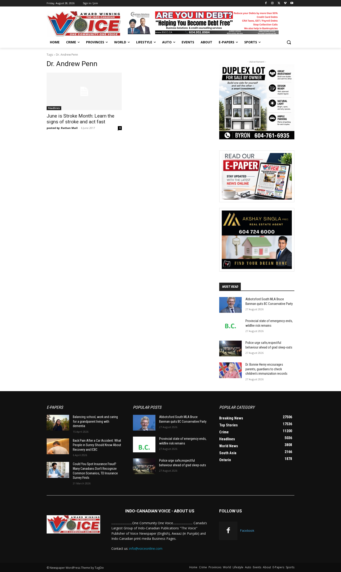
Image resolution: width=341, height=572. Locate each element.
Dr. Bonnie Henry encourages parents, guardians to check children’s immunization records (266, 369)
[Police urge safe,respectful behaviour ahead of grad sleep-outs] (230, 348)
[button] (288, 42)
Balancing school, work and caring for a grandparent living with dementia (95, 421)
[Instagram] (272, 3)
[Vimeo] (285, 3)
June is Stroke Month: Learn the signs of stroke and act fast (80, 119)
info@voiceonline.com (145, 548)
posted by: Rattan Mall (62, 128)
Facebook (247, 530)
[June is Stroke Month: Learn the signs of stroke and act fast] (84, 91)
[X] (279, 3)
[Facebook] (266, 3)
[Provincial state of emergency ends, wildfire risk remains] (230, 327)
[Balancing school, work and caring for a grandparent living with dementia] (58, 423)
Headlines (54, 108)
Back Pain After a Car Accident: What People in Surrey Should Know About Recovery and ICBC (97, 445)
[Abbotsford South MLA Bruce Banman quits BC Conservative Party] (230, 305)
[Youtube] (291, 3)
